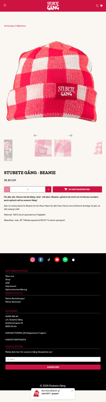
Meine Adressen (13, 301)
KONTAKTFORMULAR (15, 332)
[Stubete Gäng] (53, 6)
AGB (7, 282)
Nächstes (21, 25)
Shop (7, 279)
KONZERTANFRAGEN (15, 339)
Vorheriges (9, 25)
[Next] (70, 135)
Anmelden (53, 367)
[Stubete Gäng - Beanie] (53, 82)
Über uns (9, 276)
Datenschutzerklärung (16, 289)
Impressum (10, 286)
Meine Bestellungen (15, 298)
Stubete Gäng (57, 385)
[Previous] (35, 135)
